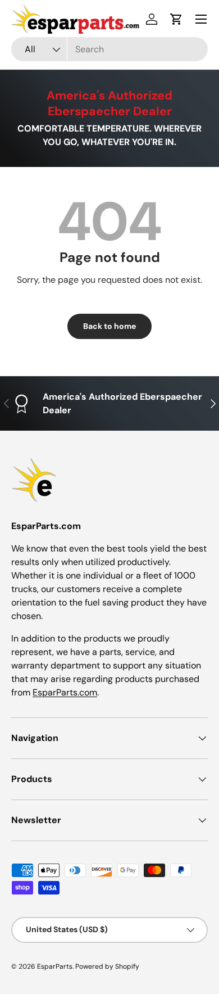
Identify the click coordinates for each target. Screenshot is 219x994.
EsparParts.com (65, 692)
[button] (176, 19)
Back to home (109, 326)
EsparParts (54, 966)
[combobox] (109, 49)
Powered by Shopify (107, 966)
